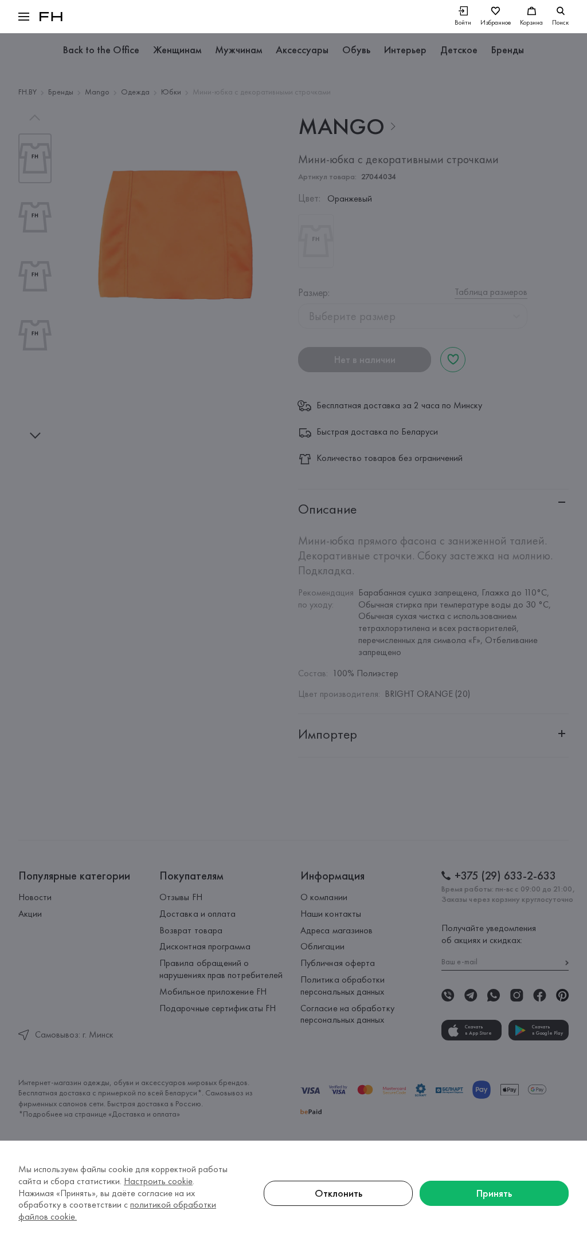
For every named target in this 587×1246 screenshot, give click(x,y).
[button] (24, 16)
